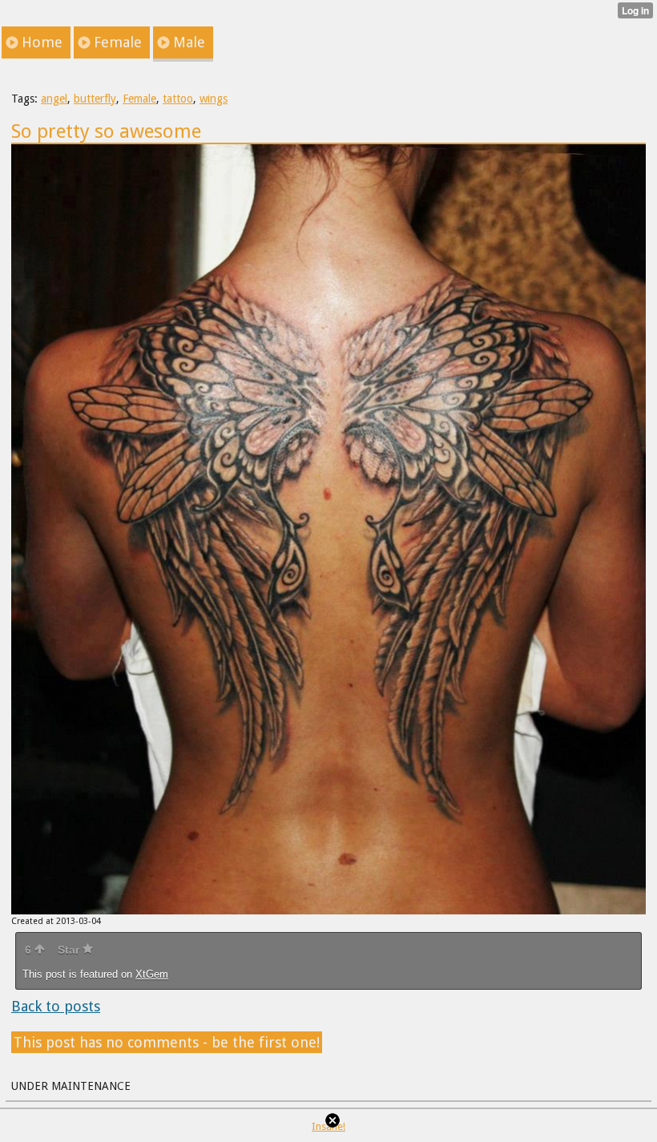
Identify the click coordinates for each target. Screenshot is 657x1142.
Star (70, 949)
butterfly (95, 98)
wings (214, 98)
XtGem (151, 974)
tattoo (178, 98)
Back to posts (55, 1006)
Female (139, 98)
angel (54, 98)
